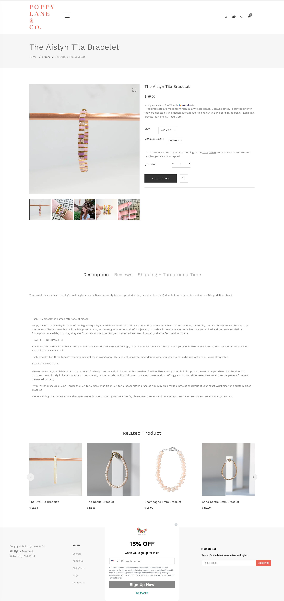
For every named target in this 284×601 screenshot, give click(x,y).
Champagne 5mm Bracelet (162, 501)
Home (33, 56)
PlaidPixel (29, 556)
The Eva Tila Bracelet (44, 501)
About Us (77, 560)
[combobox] (114, 561)
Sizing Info (78, 568)
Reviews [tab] (123, 274)
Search (76, 553)
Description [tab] (96, 274)
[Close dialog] (176, 524)
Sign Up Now (142, 584)
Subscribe (263, 562)
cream (46, 56)
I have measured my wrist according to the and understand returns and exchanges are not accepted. (198, 154)
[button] (199, 105)
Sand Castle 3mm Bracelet (220, 501)
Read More (175, 116)
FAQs (75, 575)
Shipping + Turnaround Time (169, 274)
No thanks (142, 593)
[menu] (67, 16)
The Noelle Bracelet (100, 501)
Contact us (78, 582)
